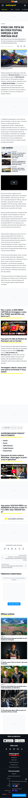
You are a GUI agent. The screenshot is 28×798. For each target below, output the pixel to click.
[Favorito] (21, 46)
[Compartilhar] (18, 46)
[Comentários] (25, 46)
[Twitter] (8, 548)
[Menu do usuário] (25, 5)
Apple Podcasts (8, 445)
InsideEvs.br (14, 757)
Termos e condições (9, 790)
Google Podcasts (8, 448)
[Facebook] (4, 548)
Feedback (14, 773)
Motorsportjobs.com (14, 762)
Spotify (5, 440)
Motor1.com (14, 760)
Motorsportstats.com (14, 767)
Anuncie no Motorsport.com (14, 776)
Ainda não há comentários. (14, 578)
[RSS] (21, 749)
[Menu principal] (2, 5)
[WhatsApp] (11, 548)
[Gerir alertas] (23, 548)
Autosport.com (14, 764)
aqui (17, 457)
